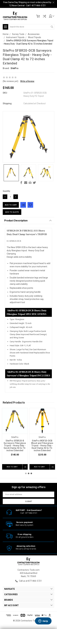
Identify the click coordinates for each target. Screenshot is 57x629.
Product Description (16, 220)
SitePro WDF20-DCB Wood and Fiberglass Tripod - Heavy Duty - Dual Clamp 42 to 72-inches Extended (42, 445)
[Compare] (44, 16)
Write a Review (27, 81)
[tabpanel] (15, 439)
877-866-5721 (31, 513)
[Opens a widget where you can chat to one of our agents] (43, 621)
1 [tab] (26, 473)
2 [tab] (28, 473)
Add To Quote (12, 212)
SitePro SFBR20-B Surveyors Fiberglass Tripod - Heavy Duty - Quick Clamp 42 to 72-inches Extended (15, 445)
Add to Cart (12, 467)
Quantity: (6, 191)
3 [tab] (31, 473)
